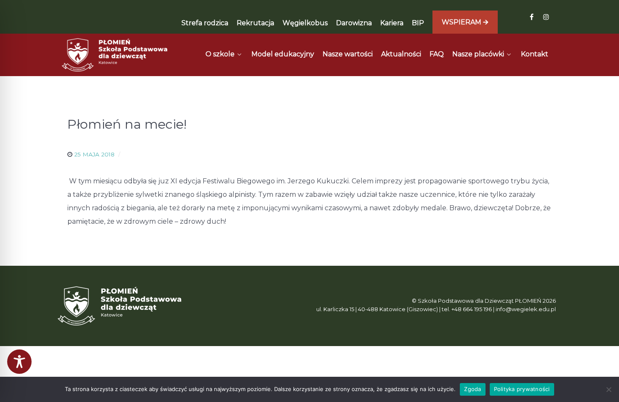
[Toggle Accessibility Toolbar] (19, 362)
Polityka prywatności (522, 389)
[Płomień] (115, 55)
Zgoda (472, 389)
